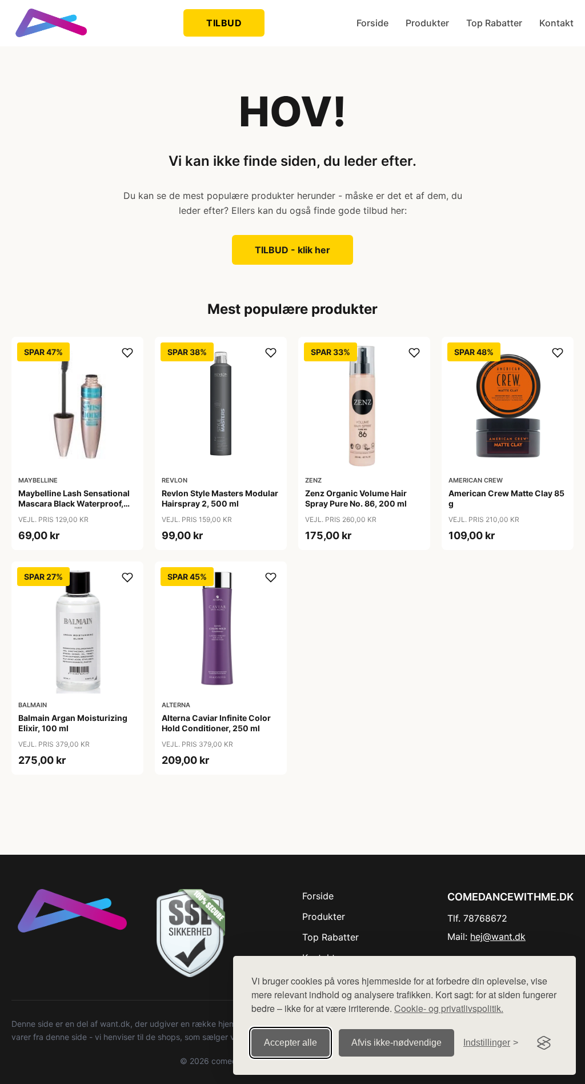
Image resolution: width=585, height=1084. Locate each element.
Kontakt (556, 23)
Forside (372, 23)
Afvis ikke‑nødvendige (396, 1042)
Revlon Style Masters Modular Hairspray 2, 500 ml (220, 498)
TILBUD (224, 23)
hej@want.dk (498, 936)
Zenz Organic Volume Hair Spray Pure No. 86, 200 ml (356, 498)
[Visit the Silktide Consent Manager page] (544, 1043)
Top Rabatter (494, 23)
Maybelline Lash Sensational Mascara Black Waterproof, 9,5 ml (74, 503)
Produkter (427, 23)
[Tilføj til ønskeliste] (127, 352)
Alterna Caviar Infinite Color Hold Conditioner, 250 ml (216, 723)
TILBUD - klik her (292, 250)
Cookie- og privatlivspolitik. (448, 1008)
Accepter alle (290, 1042)
